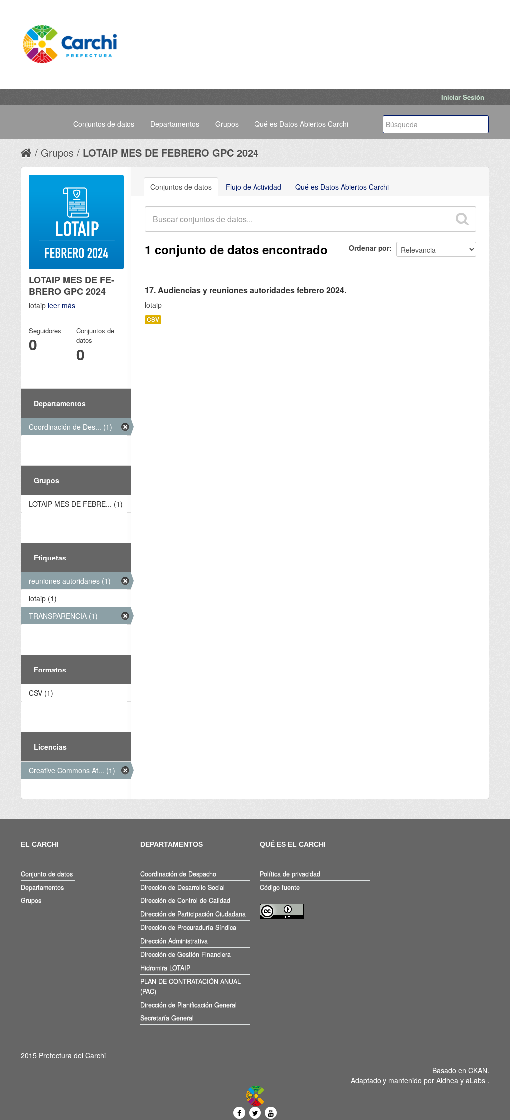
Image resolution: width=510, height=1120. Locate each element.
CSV (153, 319)
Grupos (227, 124)
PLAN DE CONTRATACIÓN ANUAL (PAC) (190, 986)
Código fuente (280, 887)
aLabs (476, 1080)
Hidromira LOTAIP (165, 967)
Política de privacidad (290, 873)
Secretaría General (167, 1017)
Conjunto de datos (47, 873)
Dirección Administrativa (174, 940)
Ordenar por (369, 248)
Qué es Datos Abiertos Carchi (301, 124)
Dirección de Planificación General (188, 1004)
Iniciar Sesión (462, 97)
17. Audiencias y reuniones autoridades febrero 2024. (245, 290)
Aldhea (447, 1080)
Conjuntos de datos (103, 124)
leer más (61, 305)
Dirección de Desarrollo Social (182, 887)
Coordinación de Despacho (178, 873)
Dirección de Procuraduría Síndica (188, 927)
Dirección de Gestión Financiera (185, 954)
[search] (462, 219)
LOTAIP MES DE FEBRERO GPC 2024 (170, 152)
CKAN (477, 1070)
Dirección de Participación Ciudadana (193, 913)
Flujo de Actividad (253, 187)
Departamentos (174, 124)
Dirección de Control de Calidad (185, 900)
